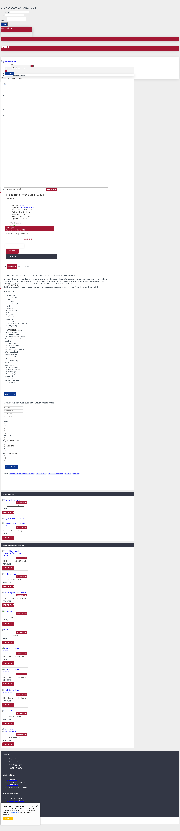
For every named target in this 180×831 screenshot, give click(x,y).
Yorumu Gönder (11, 467)
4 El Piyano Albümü (15, 580)
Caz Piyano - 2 (15, 635)
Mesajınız (4, 20)
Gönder (4, 24)
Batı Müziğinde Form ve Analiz (15, 598)
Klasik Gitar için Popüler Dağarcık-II (15, 677)
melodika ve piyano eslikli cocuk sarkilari (22, 473)
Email (2, 15)
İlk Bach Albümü (15, 717)
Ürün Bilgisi (12, 266)
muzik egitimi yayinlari (56, 473)
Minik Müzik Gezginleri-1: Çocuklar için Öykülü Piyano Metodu (15, 561)
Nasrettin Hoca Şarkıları (15, 506)
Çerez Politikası (14, 812)
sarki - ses (76, 473)
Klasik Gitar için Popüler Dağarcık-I (15, 656)
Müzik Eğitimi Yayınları (26, 208)
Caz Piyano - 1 (15, 617)
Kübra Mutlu (24, 205)
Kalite (6, 421)
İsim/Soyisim (5, 12)
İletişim (6, 449)
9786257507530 (41, 473)
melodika (68, 473)
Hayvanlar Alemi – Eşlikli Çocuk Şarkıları (15, 531)
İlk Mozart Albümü (15, 737)
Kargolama (7, 435)
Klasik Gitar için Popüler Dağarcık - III (15, 698)
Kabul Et (7, 818)
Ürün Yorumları (23, 266)
